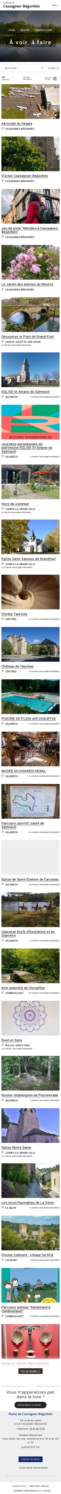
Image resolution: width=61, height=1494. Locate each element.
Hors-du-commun (15, 504)
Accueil (12, 30)
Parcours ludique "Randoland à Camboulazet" (25, 1309)
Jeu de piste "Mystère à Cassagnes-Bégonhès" (30, 230)
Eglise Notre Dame (16, 1147)
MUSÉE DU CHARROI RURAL (23, 771)
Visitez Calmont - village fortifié (27, 1255)
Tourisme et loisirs (43, 30)
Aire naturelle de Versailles (23, 988)
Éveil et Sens (11, 1040)
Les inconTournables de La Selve (27, 1203)
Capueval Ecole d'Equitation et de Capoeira (28, 933)
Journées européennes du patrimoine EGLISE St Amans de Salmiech (26, 448)
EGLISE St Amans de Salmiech (25, 392)
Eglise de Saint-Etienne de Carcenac (30, 879)
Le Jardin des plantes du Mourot (27, 284)
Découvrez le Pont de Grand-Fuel (27, 337)
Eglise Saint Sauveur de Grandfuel (28, 559)
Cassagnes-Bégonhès (21, 5)
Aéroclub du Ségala (16, 124)
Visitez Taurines (14, 614)
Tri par (27, 78)
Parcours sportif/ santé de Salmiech (22, 825)
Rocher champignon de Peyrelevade (29, 1095)
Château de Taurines (17, 666)
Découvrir (25, 30)
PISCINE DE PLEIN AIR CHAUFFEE (28, 719)
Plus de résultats (29, 1371)
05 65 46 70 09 (37, 1428)
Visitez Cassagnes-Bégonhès (24, 176)
